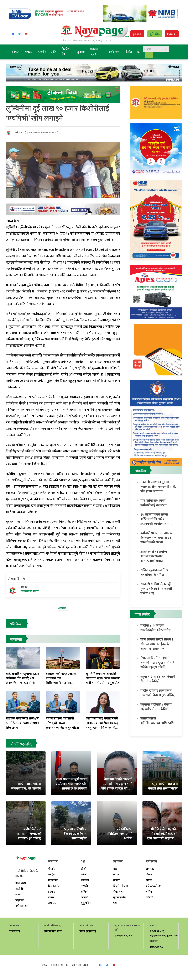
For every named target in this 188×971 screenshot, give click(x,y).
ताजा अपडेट (142, 614)
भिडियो (149, 897)
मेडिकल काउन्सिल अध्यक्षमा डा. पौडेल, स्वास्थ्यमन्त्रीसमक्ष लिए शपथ (22, 723)
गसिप (149, 891)
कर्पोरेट (116, 880)
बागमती (85, 880)
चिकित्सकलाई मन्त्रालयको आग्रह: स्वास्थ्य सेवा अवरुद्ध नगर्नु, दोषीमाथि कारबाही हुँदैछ (102, 725)
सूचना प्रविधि (119, 897)
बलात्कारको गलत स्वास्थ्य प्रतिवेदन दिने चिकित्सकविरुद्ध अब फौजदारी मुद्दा (61, 680)
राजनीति (42, 51)
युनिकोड (155, 34)
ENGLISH (171, 34)
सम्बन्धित (16, 640)
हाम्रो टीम (19, 888)
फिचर (149, 874)
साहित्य (52, 874)
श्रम (115, 903)
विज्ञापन (19, 900)
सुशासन (81, 51)
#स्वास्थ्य (62, 608)
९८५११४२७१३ (157, 931)
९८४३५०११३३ (156, 947)
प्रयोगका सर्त (21, 906)
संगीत (149, 880)
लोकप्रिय (140, 471)
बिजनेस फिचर (120, 886)
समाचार (28, 51)
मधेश (83, 874)
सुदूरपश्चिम (86, 903)
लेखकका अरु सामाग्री (30, 591)
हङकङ (137, 34)
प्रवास (51, 897)
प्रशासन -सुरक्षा (94, 52)
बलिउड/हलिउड (153, 886)
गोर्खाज (128, 51)
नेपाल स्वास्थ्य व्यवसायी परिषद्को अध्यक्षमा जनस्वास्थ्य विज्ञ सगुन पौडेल (62, 723)
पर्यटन (116, 874)
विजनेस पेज (65, 52)
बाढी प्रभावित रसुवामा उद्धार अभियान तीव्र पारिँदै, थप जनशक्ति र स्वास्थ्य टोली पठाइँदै (22, 680)
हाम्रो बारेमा (20, 883)
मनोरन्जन (114, 51)
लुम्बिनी (84, 891)
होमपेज (15, 51)
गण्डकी (84, 886)
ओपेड (53, 51)
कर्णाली (84, 897)
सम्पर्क (18, 894)
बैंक (115, 869)
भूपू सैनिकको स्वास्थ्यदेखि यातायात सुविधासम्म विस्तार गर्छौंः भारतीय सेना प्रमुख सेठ (103, 678)
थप (138, 51)
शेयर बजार (118, 891)
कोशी (83, 869)
